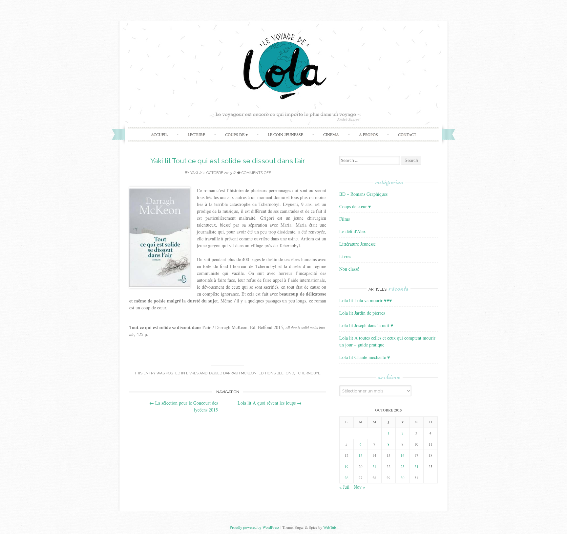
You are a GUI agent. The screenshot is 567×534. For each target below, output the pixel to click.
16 (403, 455)
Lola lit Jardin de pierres (362, 313)
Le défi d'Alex (352, 231)
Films (344, 219)
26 (346, 477)
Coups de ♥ (236, 134)
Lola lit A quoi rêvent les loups (270, 403)
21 (374, 466)
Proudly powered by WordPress (255, 527)
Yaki (194, 173)
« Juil (344, 487)
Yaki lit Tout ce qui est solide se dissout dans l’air (228, 161)
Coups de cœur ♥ (355, 206)
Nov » (359, 487)
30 (403, 477)
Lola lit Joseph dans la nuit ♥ (366, 325)
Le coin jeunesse (285, 134)
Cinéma (331, 134)
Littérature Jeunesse (357, 244)
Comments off (256, 173)
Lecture (196, 134)
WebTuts (330, 527)
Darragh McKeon (240, 373)
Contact (407, 134)
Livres (192, 373)
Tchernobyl (308, 373)
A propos (368, 134)
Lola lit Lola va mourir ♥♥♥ (365, 300)
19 (346, 466)
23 (403, 466)
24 (416, 466)
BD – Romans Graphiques (363, 194)
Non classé (349, 269)
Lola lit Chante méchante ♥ (364, 357)
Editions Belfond (276, 373)
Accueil (159, 134)
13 (361, 455)
